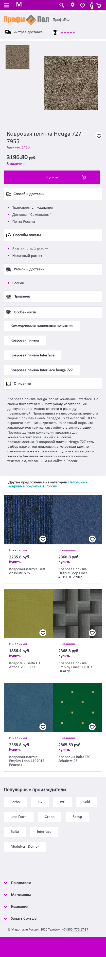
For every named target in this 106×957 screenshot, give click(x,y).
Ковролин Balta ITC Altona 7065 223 (25, 665)
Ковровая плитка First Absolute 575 (27, 571)
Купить (52, 177)
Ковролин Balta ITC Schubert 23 (74, 759)
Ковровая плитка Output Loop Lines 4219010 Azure (72, 573)
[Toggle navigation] (6, 5)
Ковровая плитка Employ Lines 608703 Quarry (75, 667)
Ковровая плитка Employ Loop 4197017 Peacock (26, 761)
